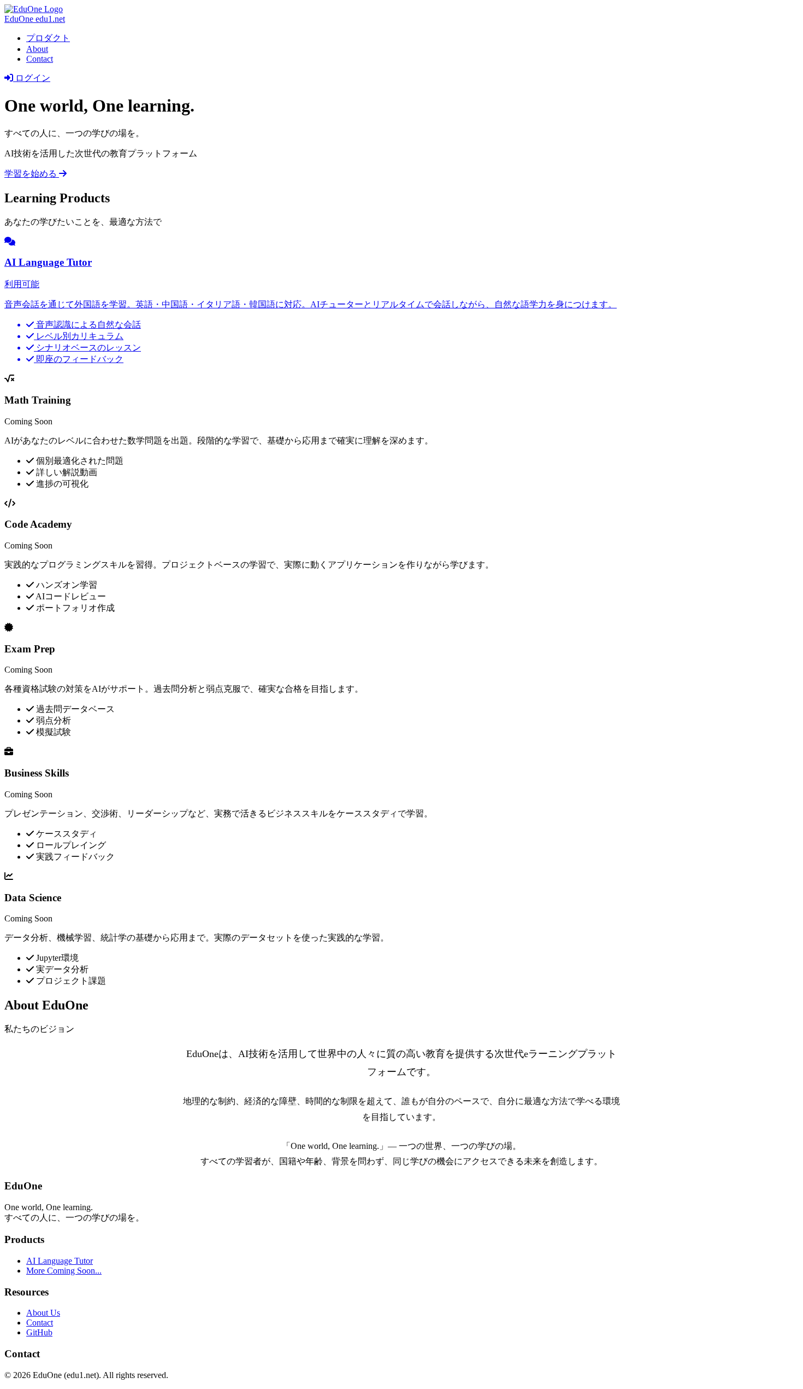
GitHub (39, 1332)
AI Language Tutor (59, 1260)
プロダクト (48, 38)
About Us (43, 1312)
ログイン (31, 78)
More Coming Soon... (64, 1270)
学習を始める (31, 173)
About (37, 49)
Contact (39, 58)
